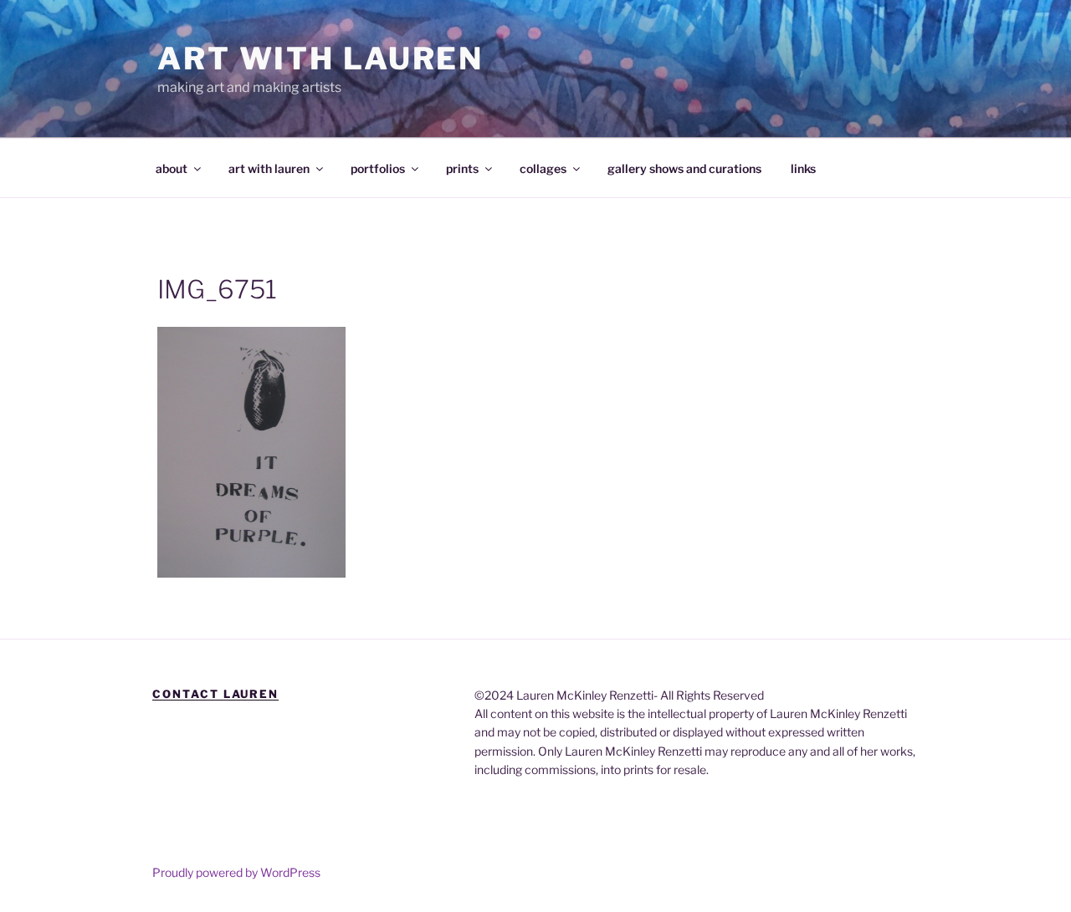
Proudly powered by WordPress (236, 872)
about (171, 168)
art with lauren (269, 168)
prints (462, 168)
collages (543, 168)
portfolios (378, 168)
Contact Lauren (215, 694)
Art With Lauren (320, 58)
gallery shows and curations (684, 168)
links (803, 168)
